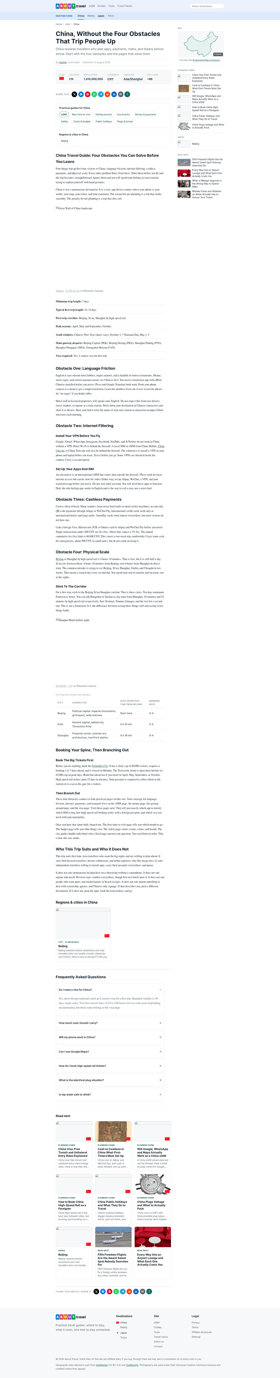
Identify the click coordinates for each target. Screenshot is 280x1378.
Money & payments (145, 114)
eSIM (92, 5)
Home (59, 24)
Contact (158, 1346)
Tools (111, 5)
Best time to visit (81, 114)
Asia (67, 24)
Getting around (103, 114)
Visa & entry (123, 114)
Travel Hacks (124, 5)
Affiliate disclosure (202, 1332)
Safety (64, 121)
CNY (110, 79)
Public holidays (104, 121)
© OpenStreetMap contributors (206, 60)
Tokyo (111, 15)
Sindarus (60, 290)
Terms (195, 1327)
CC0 (70, 685)
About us (159, 1341)
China (81, 15)
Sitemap (196, 1336)
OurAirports (132, 1365)
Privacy (196, 1322)
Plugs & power (125, 121)
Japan (101, 15)
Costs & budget (81, 121)
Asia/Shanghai (133, 79)
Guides (102, 5)
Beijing (91, 15)
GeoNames (102, 1365)
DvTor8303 (61, 685)
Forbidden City (100, 766)
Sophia (62, 62)
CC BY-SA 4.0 (72, 290)
